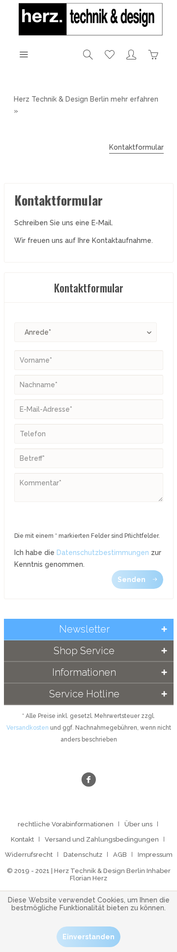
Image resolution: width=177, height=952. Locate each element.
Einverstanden (88, 937)
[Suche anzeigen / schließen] (88, 54)
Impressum (155, 854)
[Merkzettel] (109, 54)
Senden (132, 579)
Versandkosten (27, 727)
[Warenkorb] (153, 54)
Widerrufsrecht (29, 854)
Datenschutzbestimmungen (103, 552)
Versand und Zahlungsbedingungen (102, 839)
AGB (120, 854)
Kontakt (22, 839)
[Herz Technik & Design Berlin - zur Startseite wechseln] (89, 19)
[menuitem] (23, 54)
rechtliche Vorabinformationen (66, 824)
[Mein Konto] (131, 54)
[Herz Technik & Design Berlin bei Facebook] (88, 781)
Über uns (138, 824)
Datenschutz (82, 854)
